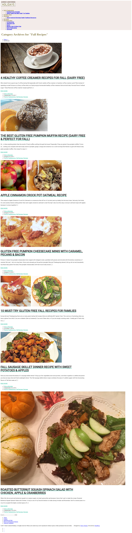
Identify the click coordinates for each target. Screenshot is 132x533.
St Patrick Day (10, 22)
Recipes (25, 97)
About (5, 517)
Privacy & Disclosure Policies (11, 521)
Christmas (6, 16)
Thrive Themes (84, 525)
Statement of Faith (8, 520)
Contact (5, 519)
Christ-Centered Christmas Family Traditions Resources (21, 17)
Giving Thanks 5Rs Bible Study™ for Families (18, 13)
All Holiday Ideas (8, 20)
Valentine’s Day (11, 23)
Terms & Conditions (8, 523)
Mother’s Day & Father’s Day (14, 26)
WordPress (97, 525)
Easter (8, 25)
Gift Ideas (6, 19)
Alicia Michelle (9, 94)
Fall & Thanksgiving (9, 10)
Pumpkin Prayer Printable (13, 12)
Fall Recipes (19, 97)
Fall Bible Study (8, 15)
